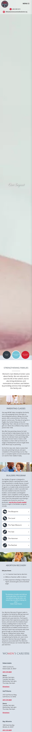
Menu (25, 3)
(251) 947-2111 (16, 9)
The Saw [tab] (11, 532)
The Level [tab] (11, 518)
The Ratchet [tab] (12, 545)
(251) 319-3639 (7, 672)
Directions (6, 687)
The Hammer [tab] (13, 538)
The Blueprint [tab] (13, 511)
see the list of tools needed (17, 502)
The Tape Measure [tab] (15, 525)
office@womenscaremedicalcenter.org (16, 12)
